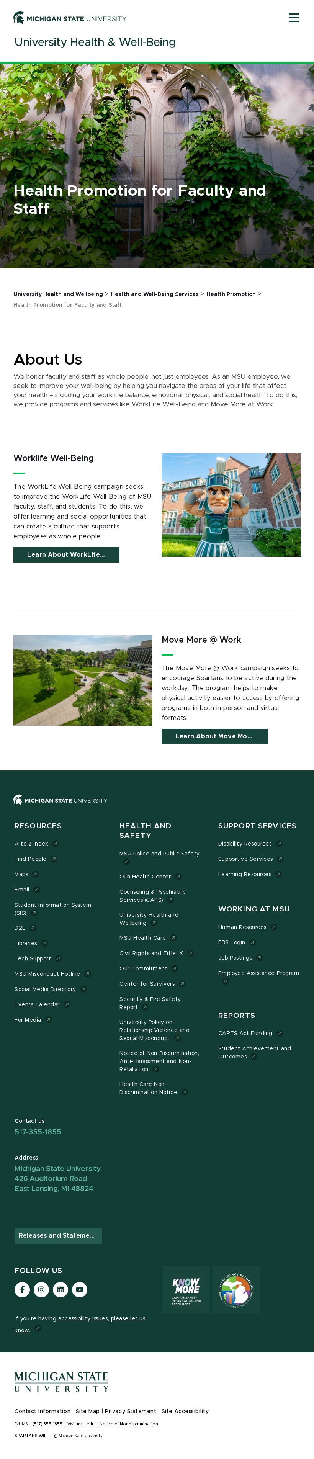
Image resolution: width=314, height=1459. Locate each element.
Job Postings (235, 958)
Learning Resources (244, 874)
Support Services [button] (257, 826)
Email (22, 890)
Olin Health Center (145, 877)
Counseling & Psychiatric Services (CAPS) (152, 896)
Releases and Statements (59, 1236)
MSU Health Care (142, 938)
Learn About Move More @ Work (221, 736)
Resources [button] (38, 826)
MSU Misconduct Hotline (47, 974)
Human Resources (242, 927)
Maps (21, 874)
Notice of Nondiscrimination (129, 1424)
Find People (31, 859)
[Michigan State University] (70, 18)
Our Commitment (143, 969)
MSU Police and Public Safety (159, 854)
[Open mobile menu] (294, 18)
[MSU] (157, 807)
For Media (28, 1020)
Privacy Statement (130, 1411)
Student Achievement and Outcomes (254, 1053)
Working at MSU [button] (254, 909)
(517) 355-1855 (48, 1424)
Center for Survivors (147, 984)
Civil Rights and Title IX (151, 953)
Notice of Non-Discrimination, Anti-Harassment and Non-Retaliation (159, 1061)
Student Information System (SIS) (53, 909)
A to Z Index (31, 844)
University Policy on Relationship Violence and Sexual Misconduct (154, 1030)
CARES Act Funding (245, 1033)
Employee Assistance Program (258, 973)
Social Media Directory (45, 989)
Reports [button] (236, 1015)
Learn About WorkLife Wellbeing (73, 555)
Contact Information (42, 1411)
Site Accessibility (185, 1411)
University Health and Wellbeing (148, 919)
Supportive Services (245, 859)
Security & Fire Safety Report (150, 1003)
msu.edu (86, 1424)
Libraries (26, 943)
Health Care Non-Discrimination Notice (148, 1088)
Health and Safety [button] (145, 831)
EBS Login (231, 942)
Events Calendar (37, 1005)
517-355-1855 (38, 1132)
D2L (20, 928)
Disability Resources (245, 844)
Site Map (88, 1411)
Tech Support (33, 959)
